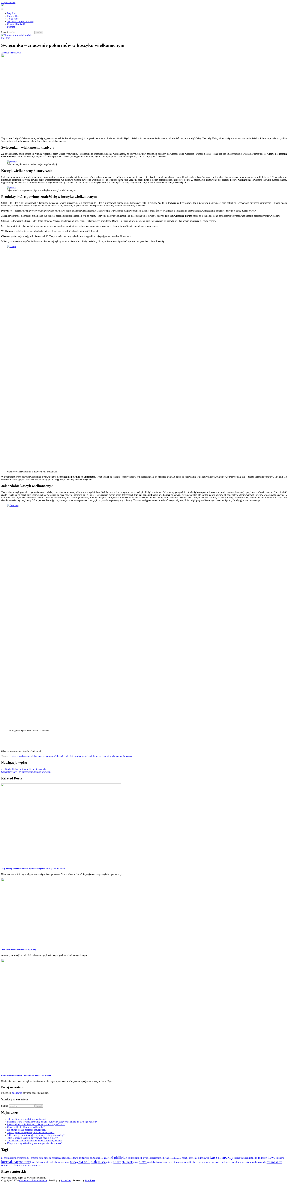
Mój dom (11, 13)
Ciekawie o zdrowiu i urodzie (33, 1180)
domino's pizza (87, 1157)
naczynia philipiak (83, 1162)
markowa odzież (63, 1162)
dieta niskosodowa (69, 1158)
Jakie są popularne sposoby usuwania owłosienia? (30, 1132)
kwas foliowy (36, 1162)
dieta (41, 1158)
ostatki (109, 1162)
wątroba (254, 1162)
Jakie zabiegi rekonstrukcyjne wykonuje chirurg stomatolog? (35, 1135)
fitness (100, 1158)
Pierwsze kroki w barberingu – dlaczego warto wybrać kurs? (36, 1124)
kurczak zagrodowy (15, 1162)
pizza (143, 1162)
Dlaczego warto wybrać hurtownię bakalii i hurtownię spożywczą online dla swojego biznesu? (52, 1121)
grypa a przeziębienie (152, 1158)
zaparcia (262, 1162)
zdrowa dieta (274, 1161)
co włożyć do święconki (57, 756)
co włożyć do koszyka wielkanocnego (27, 756)
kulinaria (280, 1158)
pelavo (117, 1161)
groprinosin (135, 1157)
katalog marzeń (257, 1157)
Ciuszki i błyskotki (16, 24)
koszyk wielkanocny (112, 756)
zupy (39, 1165)
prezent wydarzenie (177, 1162)
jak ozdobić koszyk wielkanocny (85, 756)
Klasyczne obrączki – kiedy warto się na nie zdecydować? (34, 1143)
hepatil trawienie (189, 1158)
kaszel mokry (221, 1157)
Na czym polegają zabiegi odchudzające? (26, 1130)
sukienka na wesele (196, 1162)
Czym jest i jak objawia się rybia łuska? (26, 1127)
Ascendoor (66, 1180)
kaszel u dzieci (241, 1158)
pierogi (135, 1162)
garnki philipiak (115, 1157)
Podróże (11, 27)
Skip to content (8, 2)
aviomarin (22, 1158)
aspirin (13, 1158)
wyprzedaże (243, 1162)
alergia (5, 1157)
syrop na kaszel (213, 1162)
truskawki (225, 1162)
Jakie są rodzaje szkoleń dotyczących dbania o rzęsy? (32, 1138)
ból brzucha (32, 1158)
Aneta (4, 52)
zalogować (17, 1093)
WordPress (90, 1180)
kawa (271, 1157)
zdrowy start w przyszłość (25, 1165)
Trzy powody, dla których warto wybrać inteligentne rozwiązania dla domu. (33, 868)
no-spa (102, 1161)
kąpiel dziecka (50, 1162)
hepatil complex (175, 1158)
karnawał (203, 1157)
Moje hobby (13, 16)
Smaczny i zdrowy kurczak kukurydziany (18, 949)
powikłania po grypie (157, 1162)
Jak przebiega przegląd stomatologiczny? (26, 1119)
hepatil (166, 1158)
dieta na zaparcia (52, 1158)
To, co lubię (12, 18)
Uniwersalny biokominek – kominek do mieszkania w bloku (26, 1075)
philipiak (127, 1161)
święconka (128, 756)
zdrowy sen (6, 1165)
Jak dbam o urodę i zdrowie (20, 21)
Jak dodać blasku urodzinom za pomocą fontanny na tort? (34, 1140)
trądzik (234, 1162)
